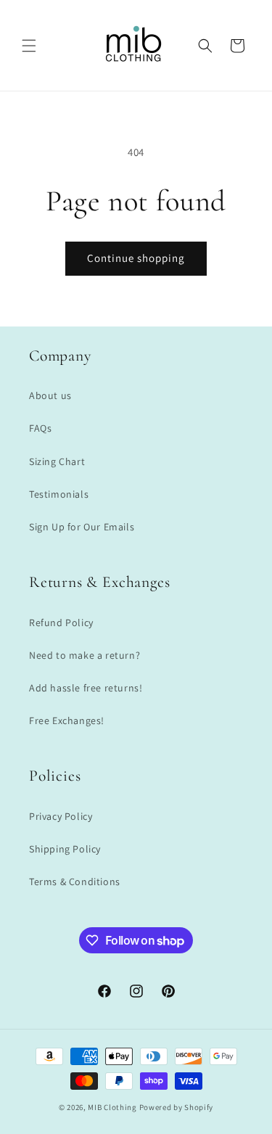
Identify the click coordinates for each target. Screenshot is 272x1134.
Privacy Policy (60, 816)
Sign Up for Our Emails (81, 526)
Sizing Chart (57, 461)
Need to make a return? (84, 655)
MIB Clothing (112, 1107)
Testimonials (58, 494)
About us (50, 395)
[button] (29, 46)
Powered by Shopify (176, 1107)
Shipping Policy (65, 848)
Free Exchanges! (66, 720)
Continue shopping (136, 258)
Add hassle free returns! (85, 687)
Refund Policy (61, 622)
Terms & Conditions (74, 881)
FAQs (40, 428)
